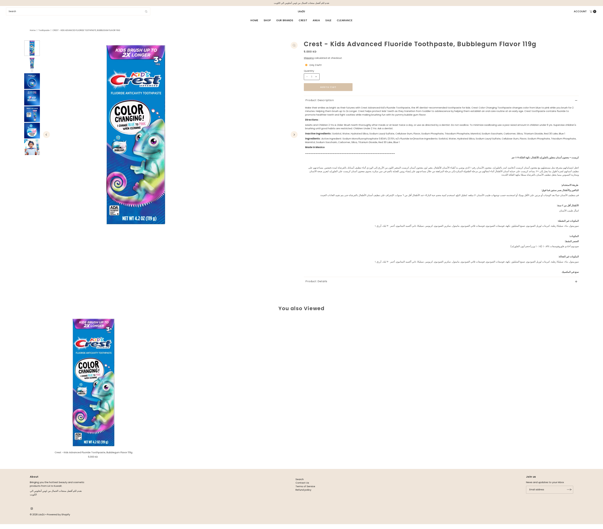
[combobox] (78, 11)
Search (300, 479)
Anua (316, 20)
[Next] (294, 134)
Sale (328, 20)
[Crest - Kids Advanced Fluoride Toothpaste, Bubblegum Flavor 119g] (93, 382)
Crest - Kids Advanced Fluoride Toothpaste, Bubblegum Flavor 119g (93, 452)
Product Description (319, 100)
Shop (267, 20)
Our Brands (284, 20)
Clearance (344, 20)
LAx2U (301, 11)
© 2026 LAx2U (37, 514)
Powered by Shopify (58, 514)
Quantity (309, 70)
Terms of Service (305, 486)
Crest (303, 20)
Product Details (316, 281)
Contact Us (302, 482)
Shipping (309, 58)
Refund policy (303, 489)
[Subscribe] (569, 489)
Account (580, 11)
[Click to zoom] (294, 45)
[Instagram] (32, 509)
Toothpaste (43, 30)
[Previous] (46, 134)
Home (254, 20)
